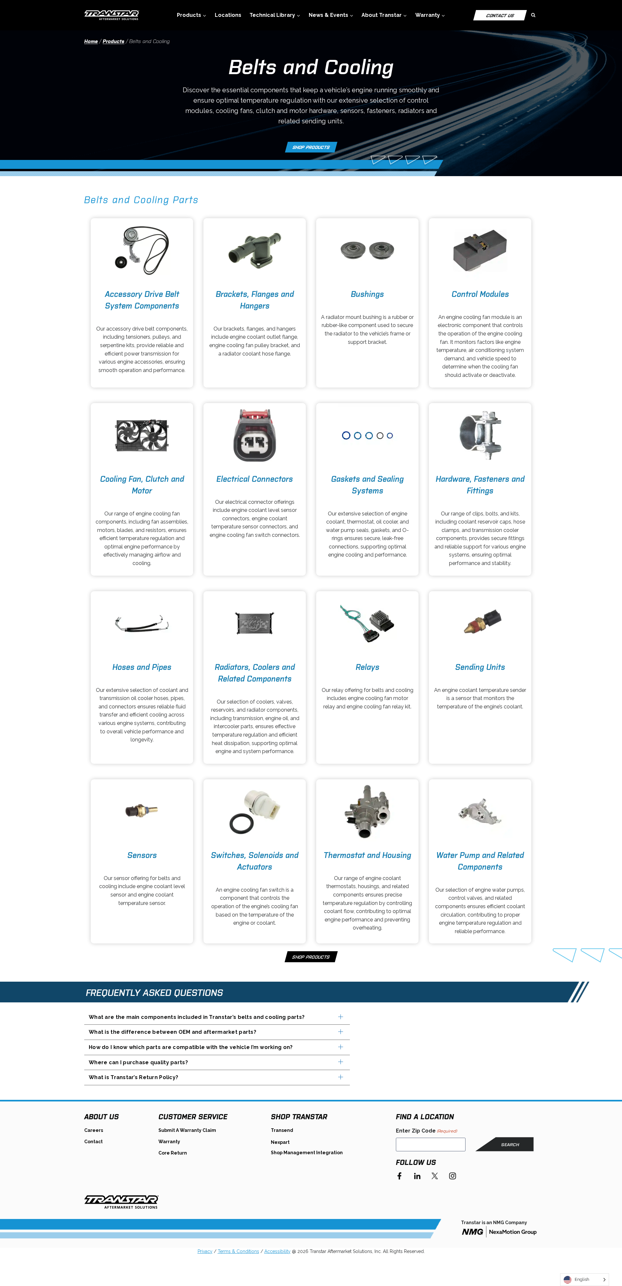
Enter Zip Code (426, 1131)
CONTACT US (500, 15)
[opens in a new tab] (141, 250)
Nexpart (280, 1142)
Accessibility (277, 1251)
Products (113, 41)
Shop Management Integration (307, 1152)
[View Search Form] (533, 15)
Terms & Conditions (238, 1251)
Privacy (205, 1251)
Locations (228, 15)
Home (91, 41)
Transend (282, 1130)
